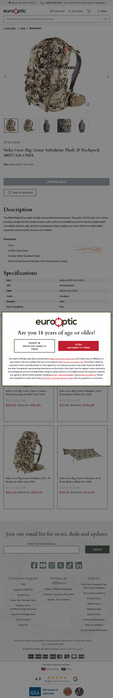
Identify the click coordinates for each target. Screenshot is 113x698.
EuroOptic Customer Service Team (57, 378)
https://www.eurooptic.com (62, 358)
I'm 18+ (78, 346)
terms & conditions (87, 375)
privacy (54, 375)
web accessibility (66, 375)
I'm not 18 (34, 346)
